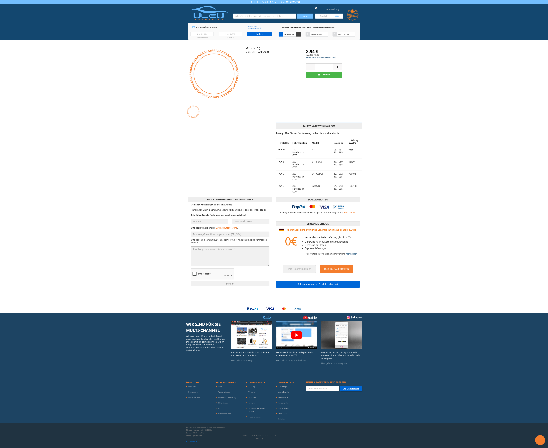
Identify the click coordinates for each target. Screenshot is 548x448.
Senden (230, 283)
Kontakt (251, 403)
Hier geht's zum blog (241, 360)
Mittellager (282, 413)
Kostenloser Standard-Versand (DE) (321, 57)
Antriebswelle (283, 392)
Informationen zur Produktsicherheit (318, 284)
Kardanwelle (283, 403)
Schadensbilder (224, 413)
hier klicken (351, 253)
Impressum (193, 392)
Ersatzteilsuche (254, 417)
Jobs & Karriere (194, 397)
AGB (220, 386)
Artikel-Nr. (251, 52)
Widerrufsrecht (224, 392)
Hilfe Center (223, 403)
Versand (251, 392)
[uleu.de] (209, 14)
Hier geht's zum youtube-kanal (291, 360)
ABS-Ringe (282, 386)
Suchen (259, 34)
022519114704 (293, 2)
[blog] (251, 334)
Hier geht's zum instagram (334, 363)
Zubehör (281, 419)
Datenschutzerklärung (226, 227)
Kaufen (324, 74)
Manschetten (283, 408)
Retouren (252, 397)
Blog (220, 408)
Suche (305, 16)
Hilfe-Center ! (350, 212)
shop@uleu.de (191, 441)
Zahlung (251, 386)
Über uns (192, 386)
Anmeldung (333, 9)
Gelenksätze (283, 397)
